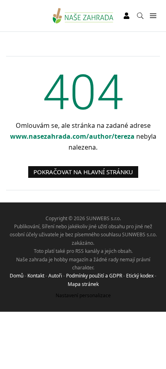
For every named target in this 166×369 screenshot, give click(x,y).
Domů (16, 275)
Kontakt (35, 275)
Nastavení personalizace (83, 295)
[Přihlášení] (126, 16)
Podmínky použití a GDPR (94, 275)
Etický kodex (140, 275)
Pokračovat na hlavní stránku (83, 172)
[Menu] (153, 16)
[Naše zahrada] (83, 15)
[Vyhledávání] (140, 15)
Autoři (55, 275)
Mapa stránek (83, 284)
